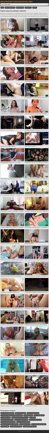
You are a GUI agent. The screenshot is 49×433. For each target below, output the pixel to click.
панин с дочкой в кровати (33, 413)
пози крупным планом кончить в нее (20, 417)
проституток (32, 417)
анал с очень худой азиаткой (7, 413)
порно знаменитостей (10, 7)
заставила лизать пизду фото (29, 426)
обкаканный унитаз (28, 415)
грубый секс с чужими (21, 413)
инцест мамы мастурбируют (23, 422)
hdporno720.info (20, 7)
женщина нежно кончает (16, 426)
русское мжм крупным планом (39, 424)
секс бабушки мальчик (25, 424)
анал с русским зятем (39, 415)
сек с (2, 7)
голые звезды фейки (5, 417)
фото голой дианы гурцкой (35, 419)
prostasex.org (28, 7)
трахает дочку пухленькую (7, 419)
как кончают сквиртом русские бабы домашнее (11, 415)
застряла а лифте (5, 426)
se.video (34, 7)
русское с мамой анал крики (21, 419)
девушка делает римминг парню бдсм (9, 424)
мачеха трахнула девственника (8, 422)
